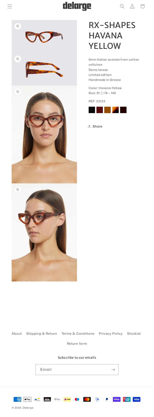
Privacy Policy (111, 333)
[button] (10, 6)
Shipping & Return (41, 333)
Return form (77, 343)
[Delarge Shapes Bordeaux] (99, 113)
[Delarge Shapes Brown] (107, 113)
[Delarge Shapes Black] (92, 113)
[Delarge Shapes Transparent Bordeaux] (123, 113)
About (17, 333)
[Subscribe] (113, 369)
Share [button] (97, 126)
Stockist (134, 333)
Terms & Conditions (78, 333)
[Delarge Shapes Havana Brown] (115, 113)
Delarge (28, 407)
